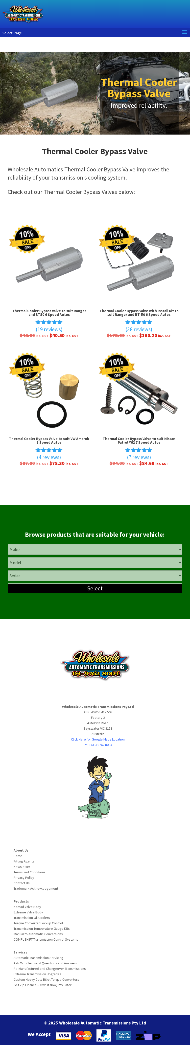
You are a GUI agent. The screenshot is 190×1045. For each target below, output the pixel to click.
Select (95, 588)
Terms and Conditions (30, 872)
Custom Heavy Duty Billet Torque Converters (46, 979)
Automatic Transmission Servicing (38, 957)
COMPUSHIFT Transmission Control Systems (46, 939)
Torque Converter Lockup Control (38, 923)
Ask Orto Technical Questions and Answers (45, 963)
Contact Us (22, 883)
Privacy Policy (24, 877)
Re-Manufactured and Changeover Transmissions (50, 968)
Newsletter (22, 866)
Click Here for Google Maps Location (98, 739)
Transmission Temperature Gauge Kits (42, 928)
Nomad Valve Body (27, 907)
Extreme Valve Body (28, 912)
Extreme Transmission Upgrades (37, 974)
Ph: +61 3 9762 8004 (98, 745)
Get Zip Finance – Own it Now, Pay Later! (43, 985)
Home (18, 856)
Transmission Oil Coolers (32, 917)
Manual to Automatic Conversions (38, 934)
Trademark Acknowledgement (36, 888)
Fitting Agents (24, 861)
